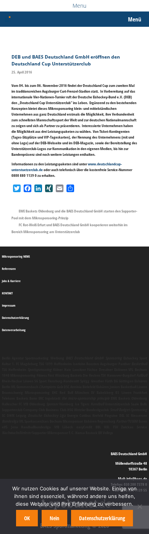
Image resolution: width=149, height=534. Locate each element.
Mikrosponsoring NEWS (16, 256)
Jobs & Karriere (11, 281)
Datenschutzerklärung (15, 317)
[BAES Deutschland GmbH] (7, 19)
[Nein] (139, 506)
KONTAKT (7, 293)
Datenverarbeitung (14, 330)
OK (27, 518)
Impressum (8, 305)
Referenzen (9, 268)
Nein (54, 518)
